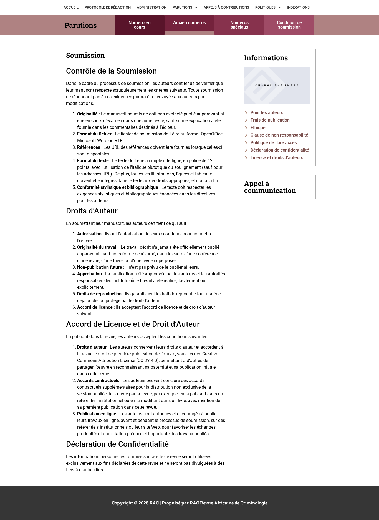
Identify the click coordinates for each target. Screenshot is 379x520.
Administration (151, 7)
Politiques (265, 7)
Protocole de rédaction (108, 7)
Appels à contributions (226, 7)
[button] (185, 7)
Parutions (182, 7)
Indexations (298, 7)
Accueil (71, 7)
